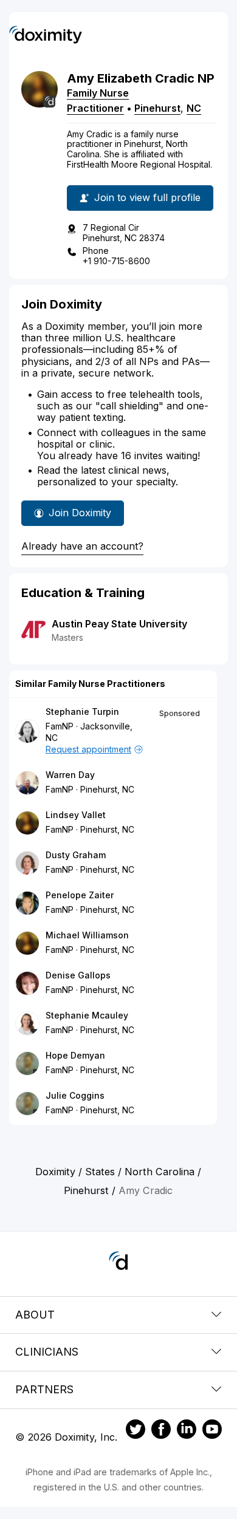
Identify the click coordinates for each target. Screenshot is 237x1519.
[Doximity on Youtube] (212, 1431)
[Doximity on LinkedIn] (186, 1431)
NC (194, 108)
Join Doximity (80, 513)
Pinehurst (157, 108)
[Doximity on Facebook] (161, 1431)
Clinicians (46, 1351)
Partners (44, 1389)
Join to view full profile (147, 197)
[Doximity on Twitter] (135, 1431)
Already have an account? (82, 546)
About (35, 1314)
